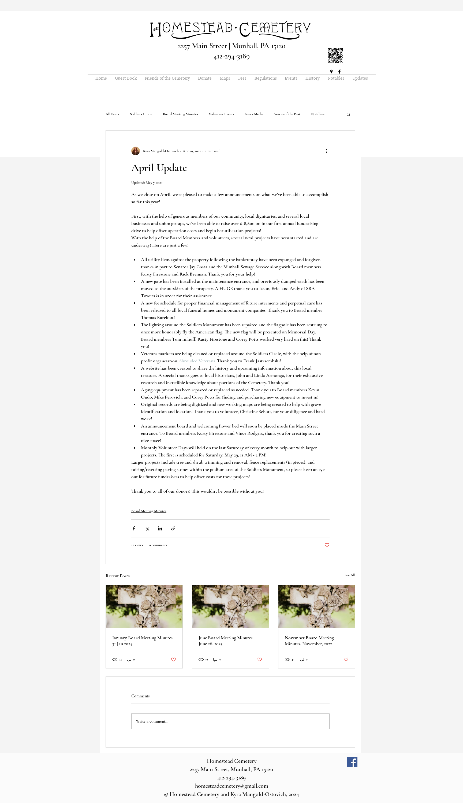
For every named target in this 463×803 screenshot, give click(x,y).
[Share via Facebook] (133, 528)
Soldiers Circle (141, 114)
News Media (254, 114)
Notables (317, 114)
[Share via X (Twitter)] (147, 528)
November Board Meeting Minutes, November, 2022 (309, 640)
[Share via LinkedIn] (160, 528)
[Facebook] (352, 762)
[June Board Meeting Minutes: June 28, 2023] (230, 606)
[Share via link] (173, 528)
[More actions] (326, 151)
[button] (348, 114)
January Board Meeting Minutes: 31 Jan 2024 (143, 640)
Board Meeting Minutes (180, 114)
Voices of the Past (287, 114)
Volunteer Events (221, 114)
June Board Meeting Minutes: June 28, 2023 (226, 640)
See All (350, 575)
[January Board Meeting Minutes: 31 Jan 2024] (144, 606)
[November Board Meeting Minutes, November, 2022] (316, 606)
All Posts (112, 114)
